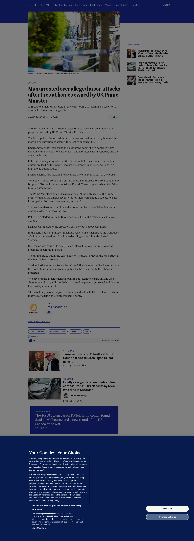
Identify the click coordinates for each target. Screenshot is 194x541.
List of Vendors (39, 528)
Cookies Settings (167, 517)
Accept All (167, 509)
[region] (97, 488)
